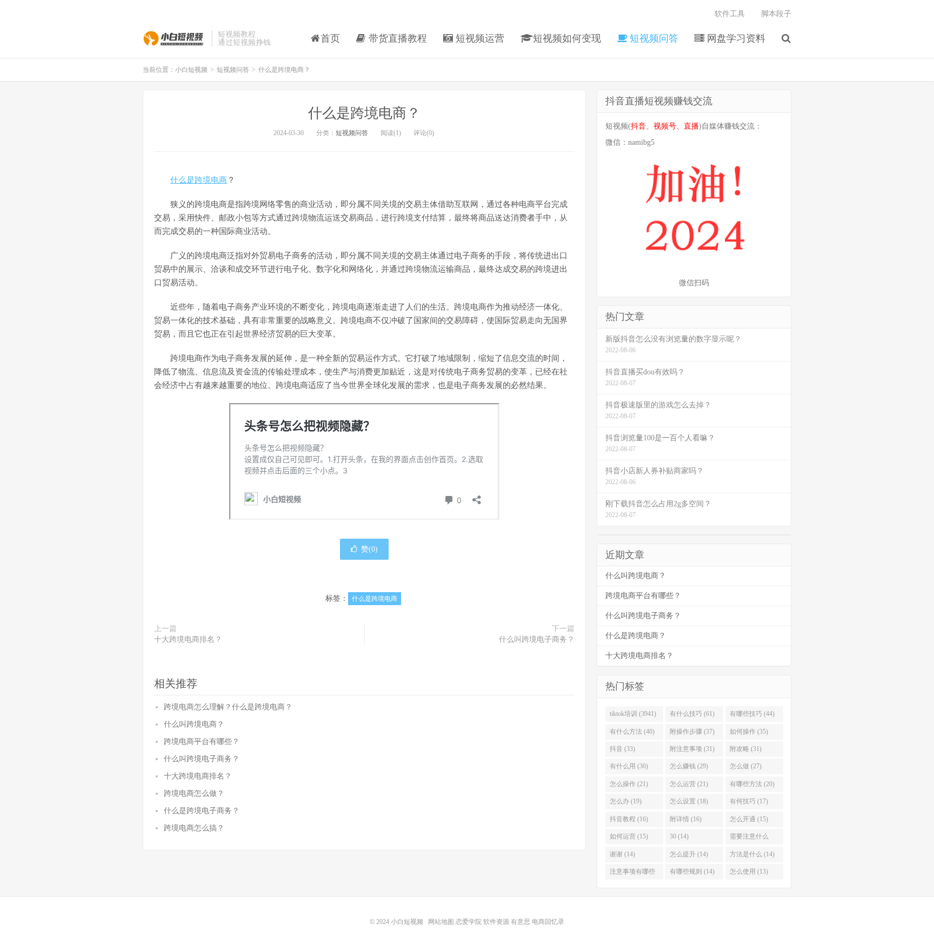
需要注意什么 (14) (749, 838)
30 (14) (679, 836)
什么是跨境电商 (198, 180)
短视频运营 (478, 38)
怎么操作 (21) (629, 784)
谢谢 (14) (622, 854)
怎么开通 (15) (749, 819)
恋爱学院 (469, 922)
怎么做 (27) (746, 766)
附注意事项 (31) (692, 749)
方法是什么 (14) (752, 854)
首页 (330, 38)
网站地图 (441, 922)
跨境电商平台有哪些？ (201, 742)
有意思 (520, 922)
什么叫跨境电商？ (194, 724)
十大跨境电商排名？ (188, 639)
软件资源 (496, 922)
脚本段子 (776, 14)
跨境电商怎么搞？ (194, 828)
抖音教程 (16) (629, 819)
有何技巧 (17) (749, 801)
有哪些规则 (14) (692, 871)
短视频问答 (652, 38)
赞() (369, 549)
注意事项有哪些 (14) (632, 874)
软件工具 (730, 14)
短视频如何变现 (565, 38)
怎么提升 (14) (689, 854)
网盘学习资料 (734, 38)
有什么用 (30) (629, 766)
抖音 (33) (622, 749)
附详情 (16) (686, 819)
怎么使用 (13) (749, 871)
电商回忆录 (548, 922)
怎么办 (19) (626, 801)
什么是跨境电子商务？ (201, 811)
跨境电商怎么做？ (194, 793)
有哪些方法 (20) (752, 784)
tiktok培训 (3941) (633, 714)
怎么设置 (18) (689, 801)
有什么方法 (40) (632, 731)
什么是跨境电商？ (364, 113)
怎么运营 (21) (689, 784)
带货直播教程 (396, 38)
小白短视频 (174, 38)
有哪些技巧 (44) (752, 714)
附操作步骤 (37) (692, 731)
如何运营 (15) (629, 836)
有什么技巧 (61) (692, 714)
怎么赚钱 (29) (689, 766)
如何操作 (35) (749, 731)
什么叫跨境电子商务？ (537, 639)
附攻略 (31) (746, 749)
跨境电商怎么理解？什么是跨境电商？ (228, 707)
